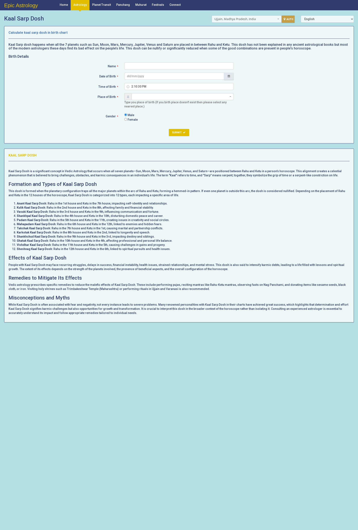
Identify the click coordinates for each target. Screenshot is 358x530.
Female (132, 119)
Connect (175, 4)
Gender (112, 116)
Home (64, 4)
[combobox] (247, 19)
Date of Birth (108, 76)
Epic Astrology (21, 5)
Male (130, 115)
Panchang (123, 4)
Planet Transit (101, 4)
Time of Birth (108, 86)
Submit (177, 132)
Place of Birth (108, 97)
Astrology (80, 4)
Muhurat (140, 4)
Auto (289, 19)
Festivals (158, 4)
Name (113, 66)
